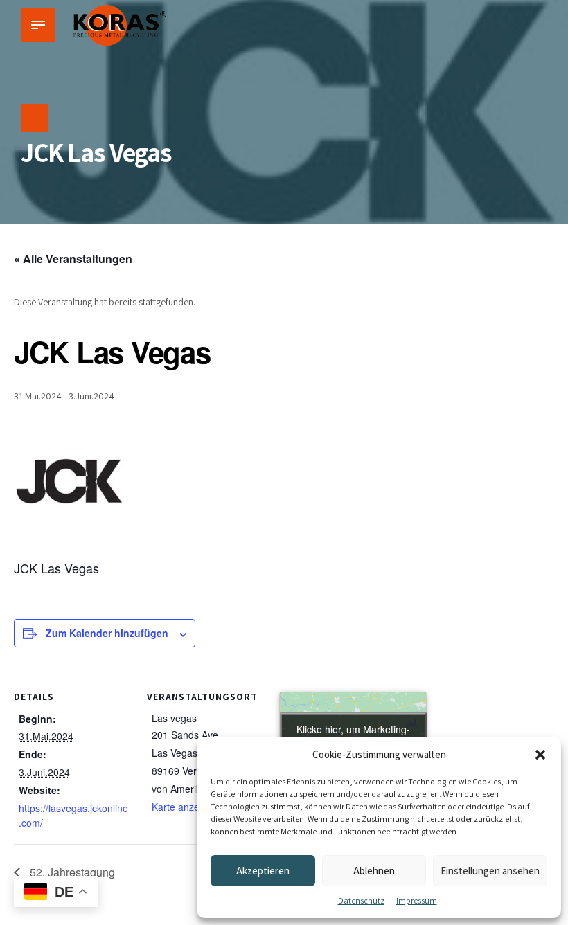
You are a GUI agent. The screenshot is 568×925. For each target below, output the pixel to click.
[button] (540, 755)
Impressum (416, 900)
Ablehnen (374, 870)
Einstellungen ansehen (490, 870)
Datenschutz (361, 900)
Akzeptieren (263, 870)
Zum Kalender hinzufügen (107, 633)
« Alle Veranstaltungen (73, 259)
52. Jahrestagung (71, 872)
